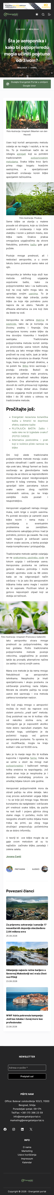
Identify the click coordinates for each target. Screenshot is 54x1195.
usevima (33, 293)
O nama (27, 1147)
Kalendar (27, 1162)
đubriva (40, 320)
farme (33, 758)
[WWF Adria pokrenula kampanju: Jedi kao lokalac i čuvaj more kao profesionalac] (27, 999)
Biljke (25, 365)
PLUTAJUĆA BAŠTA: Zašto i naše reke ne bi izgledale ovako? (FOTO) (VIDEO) (30, 432)
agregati (21, 153)
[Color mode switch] (36, 14)
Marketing (27, 1150)
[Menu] (49, 14)
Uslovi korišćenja (27, 1154)
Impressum (27, 1158)
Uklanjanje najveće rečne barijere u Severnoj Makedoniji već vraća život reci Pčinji (26, 973)
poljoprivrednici (14, 765)
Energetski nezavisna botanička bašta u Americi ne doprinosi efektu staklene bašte (30, 421)
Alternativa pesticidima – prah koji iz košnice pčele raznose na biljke (30, 443)
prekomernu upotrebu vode (28, 557)
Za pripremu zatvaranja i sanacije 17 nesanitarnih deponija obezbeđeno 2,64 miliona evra (26, 928)
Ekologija (34, 29)
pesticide (11, 323)
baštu (33, 244)
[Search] (43, 14)
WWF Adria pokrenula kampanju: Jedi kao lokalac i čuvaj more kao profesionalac (24, 1019)
